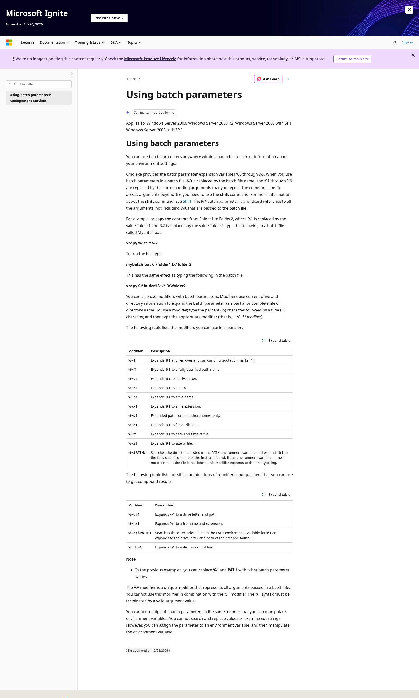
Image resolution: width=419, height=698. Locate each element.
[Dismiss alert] (409, 10)
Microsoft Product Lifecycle (150, 58)
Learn (131, 78)
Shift (187, 201)
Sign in (407, 42)
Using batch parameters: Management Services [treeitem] (30, 98)
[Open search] (395, 42)
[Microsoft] (9, 42)
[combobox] (39, 84)
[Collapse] (71, 75)
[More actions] (288, 79)
